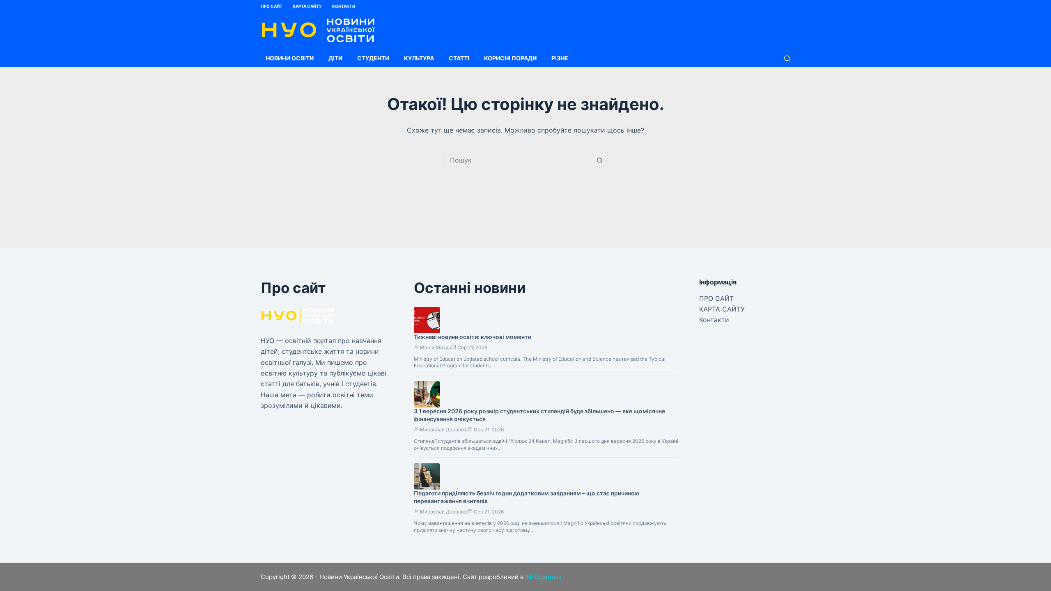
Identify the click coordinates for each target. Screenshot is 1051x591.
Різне (559, 58)
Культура (419, 58)
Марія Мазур (435, 347)
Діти (335, 58)
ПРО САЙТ (271, 6)
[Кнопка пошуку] (599, 160)
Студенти (373, 58)
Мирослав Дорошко (444, 429)
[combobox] (518, 160)
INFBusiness (543, 577)
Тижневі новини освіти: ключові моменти (472, 336)
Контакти (343, 6)
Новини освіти (290, 58)
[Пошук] (787, 58)
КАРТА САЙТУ (307, 6)
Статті (459, 58)
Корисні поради (510, 58)
